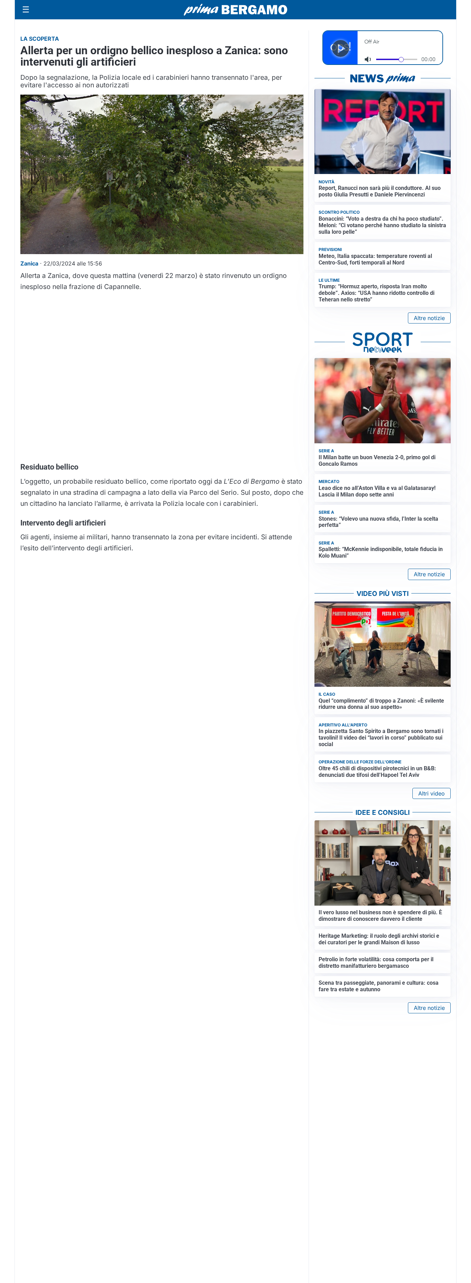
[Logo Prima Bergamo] (235, 10)
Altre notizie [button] (429, 318)
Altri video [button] (431, 793)
